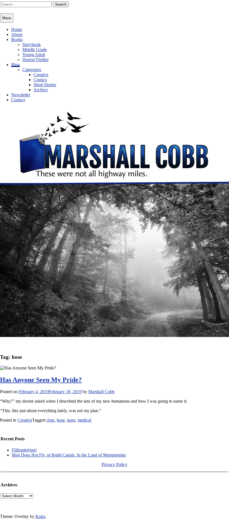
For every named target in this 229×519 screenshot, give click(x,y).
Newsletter (20, 94)
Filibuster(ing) (24, 450)
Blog (15, 64)
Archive (41, 89)
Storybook (31, 44)
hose (61, 420)
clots (50, 420)
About (16, 34)
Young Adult (33, 54)
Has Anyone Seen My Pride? (41, 379)
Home (16, 29)
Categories (31, 69)
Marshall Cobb (101, 391)
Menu (6, 18)
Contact (18, 99)
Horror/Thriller (35, 59)
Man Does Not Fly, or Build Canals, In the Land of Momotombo (69, 455)
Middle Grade (34, 49)
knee (71, 420)
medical (84, 420)
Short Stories (45, 84)
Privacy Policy (114, 464)
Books (17, 39)
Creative (41, 74)
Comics (40, 79)
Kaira (40, 516)
